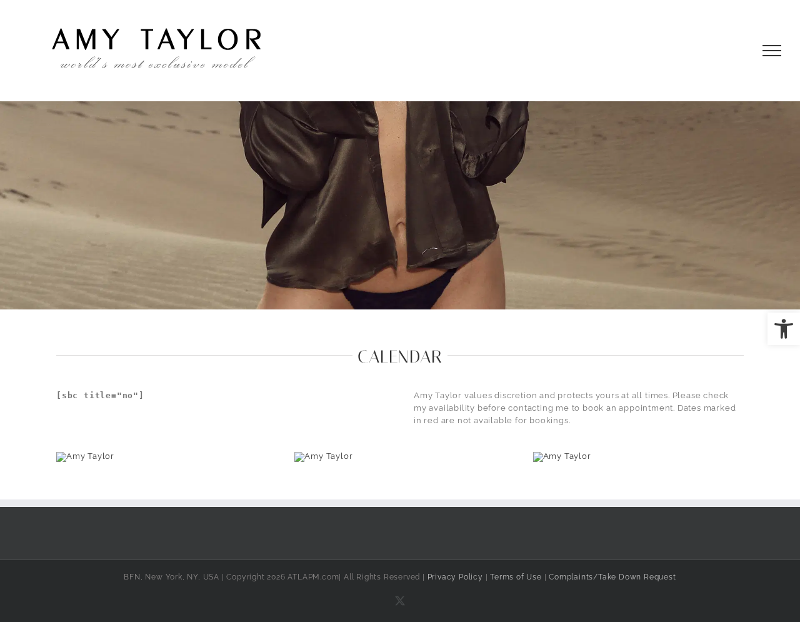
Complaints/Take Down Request (612, 577)
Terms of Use (516, 577)
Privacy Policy (455, 577)
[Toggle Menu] (772, 50)
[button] (784, 329)
